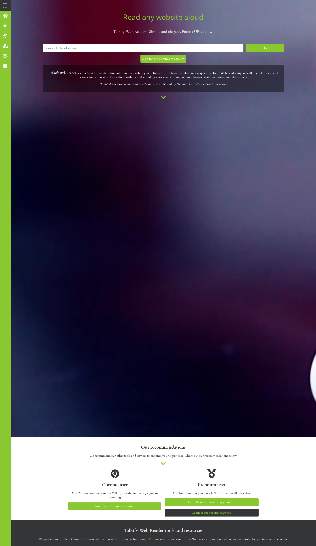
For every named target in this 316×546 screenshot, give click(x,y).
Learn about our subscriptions (211, 513)
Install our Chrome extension (114, 506)
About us (5, 66)
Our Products (5, 46)
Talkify (5, 16)
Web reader (5, 36)
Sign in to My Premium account (163, 59)
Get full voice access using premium (211, 502)
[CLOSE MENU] (5, 5)
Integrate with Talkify (5, 26)
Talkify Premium (5, 56)
